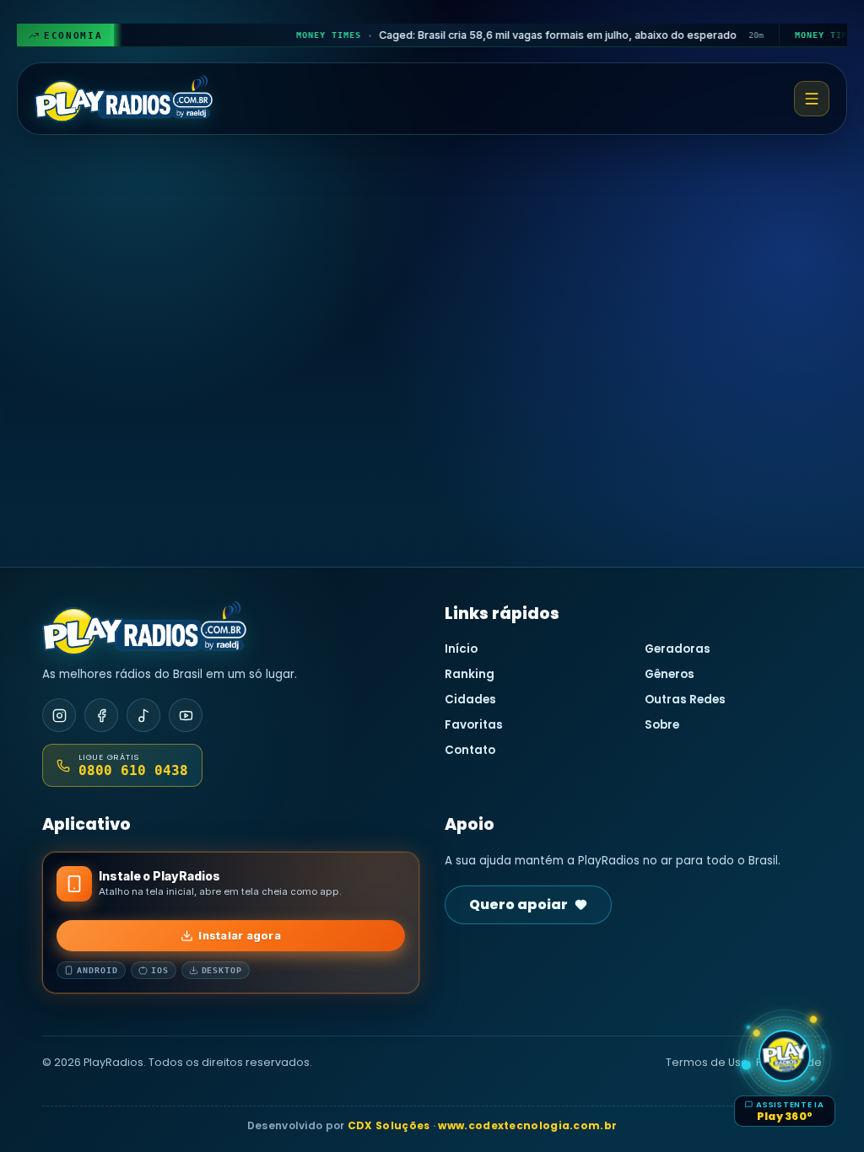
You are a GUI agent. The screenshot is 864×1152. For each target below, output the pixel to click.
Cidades (470, 700)
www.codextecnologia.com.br (527, 1125)
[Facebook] (101, 715)
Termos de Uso (707, 1062)
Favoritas (474, 725)
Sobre (662, 725)
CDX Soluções (389, 1125)
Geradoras (677, 649)
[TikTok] (143, 715)
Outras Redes (685, 700)
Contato (470, 750)
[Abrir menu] (811, 98)
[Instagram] (59, 715)
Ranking (469, 674)
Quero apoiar (518, 904)
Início (461, 649)
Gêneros (669, 674)
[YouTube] (185, 715)
